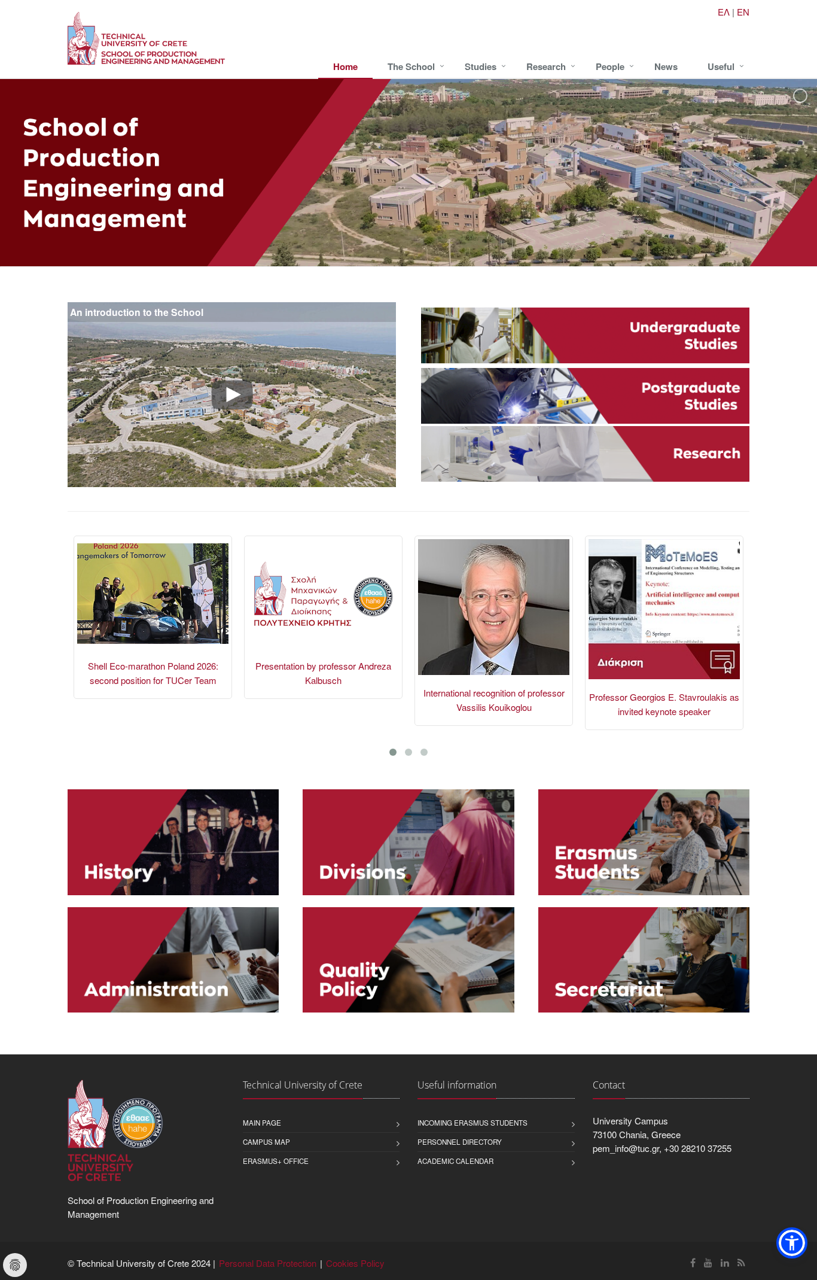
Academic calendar (455, 1161)
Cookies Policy (355, 1263)
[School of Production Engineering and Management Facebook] (693, 1262)
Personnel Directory (459, 1142)
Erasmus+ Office (276, 1161)
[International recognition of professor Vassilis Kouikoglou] (323, 612)
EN (743, 11)
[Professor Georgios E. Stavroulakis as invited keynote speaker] (493, 614)
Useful (721, 66)
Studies (480, 66)
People (610, 66)
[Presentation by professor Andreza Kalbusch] (153, 599)
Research (546, 66)
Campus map (266, 1142)
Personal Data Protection (267, 1263)
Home (345, 66)
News (666, 66)
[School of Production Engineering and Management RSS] (741, 1262)
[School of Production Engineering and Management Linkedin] (725, 1262)
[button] (792, 1243)
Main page (262, 1122)
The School (411, 66)
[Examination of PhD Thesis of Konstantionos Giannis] (664, 614)
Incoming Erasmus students (472, 1122)
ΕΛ (724, 11)
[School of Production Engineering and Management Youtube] (708, 1262)
